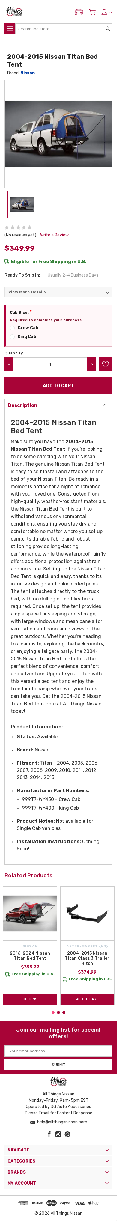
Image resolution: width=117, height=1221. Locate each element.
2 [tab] (58, 1012)
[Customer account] (106, 12)
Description (23, 405)
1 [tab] (53, 1012)
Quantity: (14, 353)
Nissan (27, 73)
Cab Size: (21, 312)
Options (30, 999)
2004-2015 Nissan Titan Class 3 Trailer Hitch (87, 958)
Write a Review (54, 235)
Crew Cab (28, 327)
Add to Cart (87, 999)
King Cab (27, 336)
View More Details (27, 292)
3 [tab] (63, 1012)
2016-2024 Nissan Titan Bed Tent (30, 956)
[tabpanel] (30, 945)
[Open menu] (9, 28)
